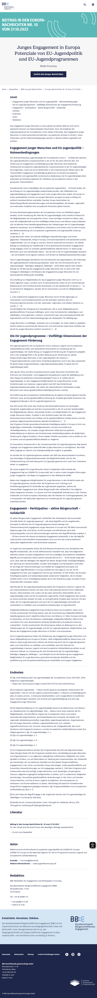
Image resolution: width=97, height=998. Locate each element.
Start (4, 89)
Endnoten (17, 114)
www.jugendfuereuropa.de (44, 863)
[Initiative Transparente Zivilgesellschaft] (82, 982)
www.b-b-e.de (19, 905)
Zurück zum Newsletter (22, 832)
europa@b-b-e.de (20, 902)
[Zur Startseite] (8, 6)
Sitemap (31, 954)
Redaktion (17, 120)
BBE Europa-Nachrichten (31, 89)
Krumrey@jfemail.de (29, 860)
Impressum (6, 954)
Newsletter (13, 89)
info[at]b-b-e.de (8, 975)
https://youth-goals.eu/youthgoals (52, 690)
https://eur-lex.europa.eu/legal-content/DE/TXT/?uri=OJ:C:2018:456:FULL (44, 684)
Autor (15, 117)
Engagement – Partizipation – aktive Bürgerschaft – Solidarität (39, 108)
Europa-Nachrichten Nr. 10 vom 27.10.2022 (62, 89)
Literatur (16, 111)
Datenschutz (18, 954)
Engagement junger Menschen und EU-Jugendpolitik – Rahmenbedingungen (45, 102)
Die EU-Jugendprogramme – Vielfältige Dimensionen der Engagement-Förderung (47, 105)
